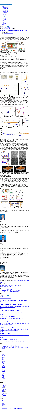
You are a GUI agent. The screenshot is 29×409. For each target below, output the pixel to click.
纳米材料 (3, 365)
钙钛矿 (3, 358)
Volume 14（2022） (5, 8)
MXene (3, 356)
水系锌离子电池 (4, 370)
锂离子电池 (3, 355)
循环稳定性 (3, 367)
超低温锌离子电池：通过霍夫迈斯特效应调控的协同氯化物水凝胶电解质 (11, 290)
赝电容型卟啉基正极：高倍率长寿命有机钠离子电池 (9, 292)
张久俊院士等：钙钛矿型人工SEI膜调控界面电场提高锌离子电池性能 (9, 285)
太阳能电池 (3, 357)
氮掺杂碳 (3, 380)
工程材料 (4, 392)
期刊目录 (3, 6)
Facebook (3, 27)
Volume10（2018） (5, 11)
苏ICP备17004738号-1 (19, 408)
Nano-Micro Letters (9, 4)
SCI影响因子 (3, 404)
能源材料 (11, 33)
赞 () (1, 282)
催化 (4, 15)
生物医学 (3, 22)
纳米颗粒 (3, 373)
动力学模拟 (4, 14)
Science (3, 403)
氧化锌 (3, 377)
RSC (2, 402)
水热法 (3, 362)
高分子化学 (4, 389)
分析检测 (4, 23)
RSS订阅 (7, 27)
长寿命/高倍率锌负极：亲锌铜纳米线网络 (5, 286)
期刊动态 (3, 391)
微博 (1, 27)
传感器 (3, 375)
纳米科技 (4, 19)
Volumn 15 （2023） (6, 7)
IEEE (2, 400)
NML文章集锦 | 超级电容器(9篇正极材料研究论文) (8, 289)
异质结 (3, 359)
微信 (9, 27)
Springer (3, 405)
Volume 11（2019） (5, 10)
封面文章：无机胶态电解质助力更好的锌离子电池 (13, 30)
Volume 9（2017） (5, 12)
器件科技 (4, 18)
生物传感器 (3, 378)
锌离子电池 (3, 366)
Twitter (5, 27)
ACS (2, 399)
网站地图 (15, 408)
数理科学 (3, 24)
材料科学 (3, 20)
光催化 (3, 354)
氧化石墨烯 (3, 371)
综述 (2, 369)
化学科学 (10, 28)
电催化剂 (3, 374)
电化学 (4, 16)
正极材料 (3, 376)
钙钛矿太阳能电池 (4, 361)
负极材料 (3, 363)
